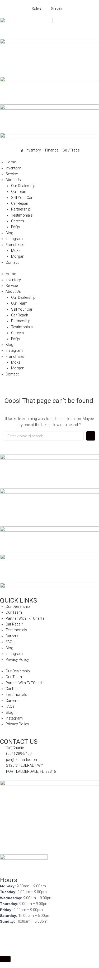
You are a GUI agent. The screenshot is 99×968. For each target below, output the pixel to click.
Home (11, 162)
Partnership (20, 209)
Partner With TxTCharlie (25, 618)
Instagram (14, 239)
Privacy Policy (17, 659)
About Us (13, 180)
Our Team (19, 191)
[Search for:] (44, 436)
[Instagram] (34, 934)
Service (12, 174)
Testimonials (22, 215)
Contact (12, 262)
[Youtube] (20, 934)
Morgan (17, 256)
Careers (17, 221)
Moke (15, 250)
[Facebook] (6, 934)
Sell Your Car (21, 197)
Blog (9, 233)
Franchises (15, 245)
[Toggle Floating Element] (5, 959)
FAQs (15, 227)
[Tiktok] (48, 934)
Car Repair (19, 203)
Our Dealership (23, 186)
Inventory (13, 168)
